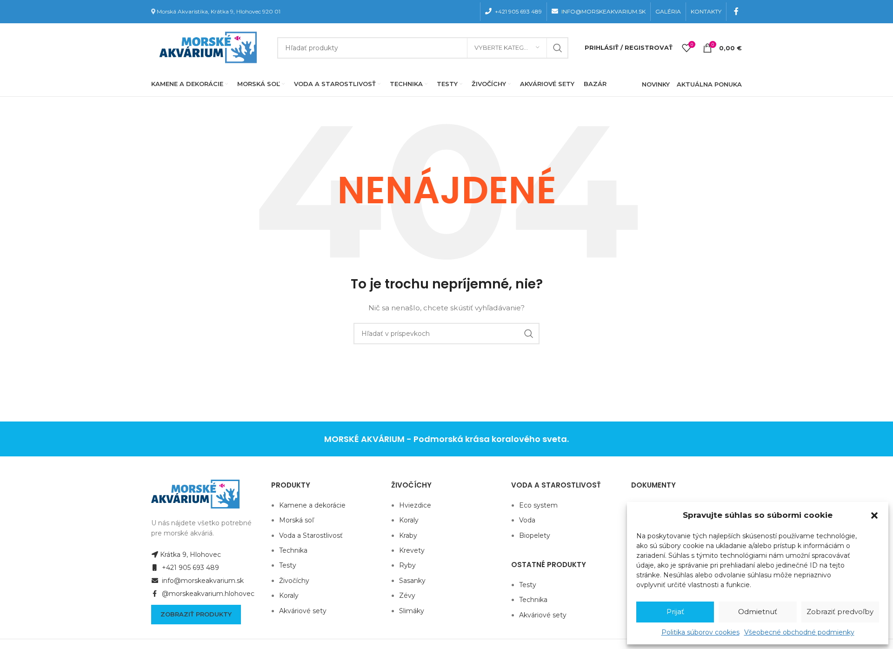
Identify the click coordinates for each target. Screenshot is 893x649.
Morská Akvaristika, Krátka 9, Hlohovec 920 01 (218, 11)
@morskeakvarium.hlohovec (207, 593)
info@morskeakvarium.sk (202, 580)
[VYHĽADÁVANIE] (557, 48)
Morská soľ (296, 520)
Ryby (407, 565)
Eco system (538, 505)
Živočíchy (294, 580)
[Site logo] (206, 47)
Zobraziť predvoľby (839, 611)
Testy (287, 565)
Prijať (675, 611)
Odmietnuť (757, 611)
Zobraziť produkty (196, 614)
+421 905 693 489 (189, 567)
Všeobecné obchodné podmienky (799, 632)
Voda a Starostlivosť (311, 535)
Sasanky (412, 580)
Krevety (412, 550)
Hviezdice (415, 505)
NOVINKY (656, 84)
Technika (293, 550)
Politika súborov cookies (700, 632)
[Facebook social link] (736, 11)
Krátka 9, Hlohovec (190, 554)
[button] (874, 515)
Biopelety (534, 535)
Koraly (289, 595)
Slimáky (411, 611)
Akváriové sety (303, 611)
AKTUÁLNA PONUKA (709, 84)
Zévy (407, 595)
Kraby (408, 535)
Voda (527, 520)
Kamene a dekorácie (312, 505)
